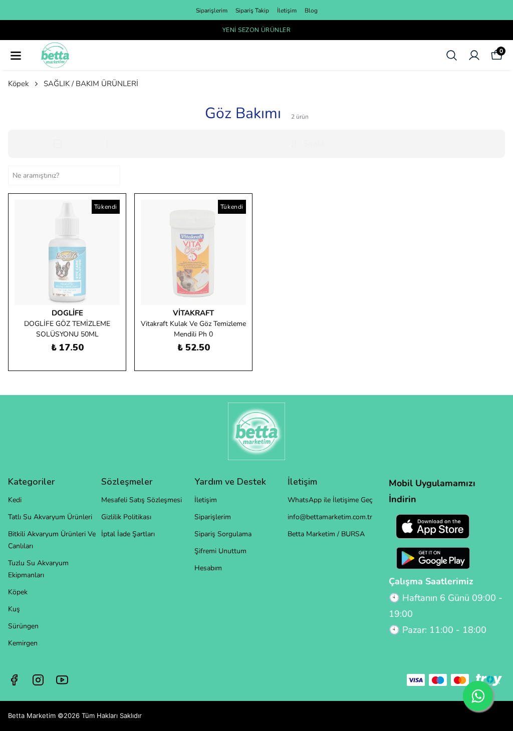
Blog (311, 11)
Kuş (14, 609)
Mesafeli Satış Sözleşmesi (141, 500)
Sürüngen (23, 626)
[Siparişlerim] (474, 55)
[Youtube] (62, 680)
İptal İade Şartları (128, 534)
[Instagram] (38, 680)
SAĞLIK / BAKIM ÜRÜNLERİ (91, 84)
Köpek (18, 84)
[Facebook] (14, 680)
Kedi (15, 500)
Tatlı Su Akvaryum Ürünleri (50, 517)
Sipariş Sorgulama (222, 534)
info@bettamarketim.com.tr (330, 517)
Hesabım (208, 568)
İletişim (287, 11)
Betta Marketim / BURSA (326, 534)
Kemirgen (23, 643)
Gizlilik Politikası (126, 517)
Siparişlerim (211, 11)
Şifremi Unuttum (220, 551)
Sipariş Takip (252, 11)
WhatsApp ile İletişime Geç (330, 500)
